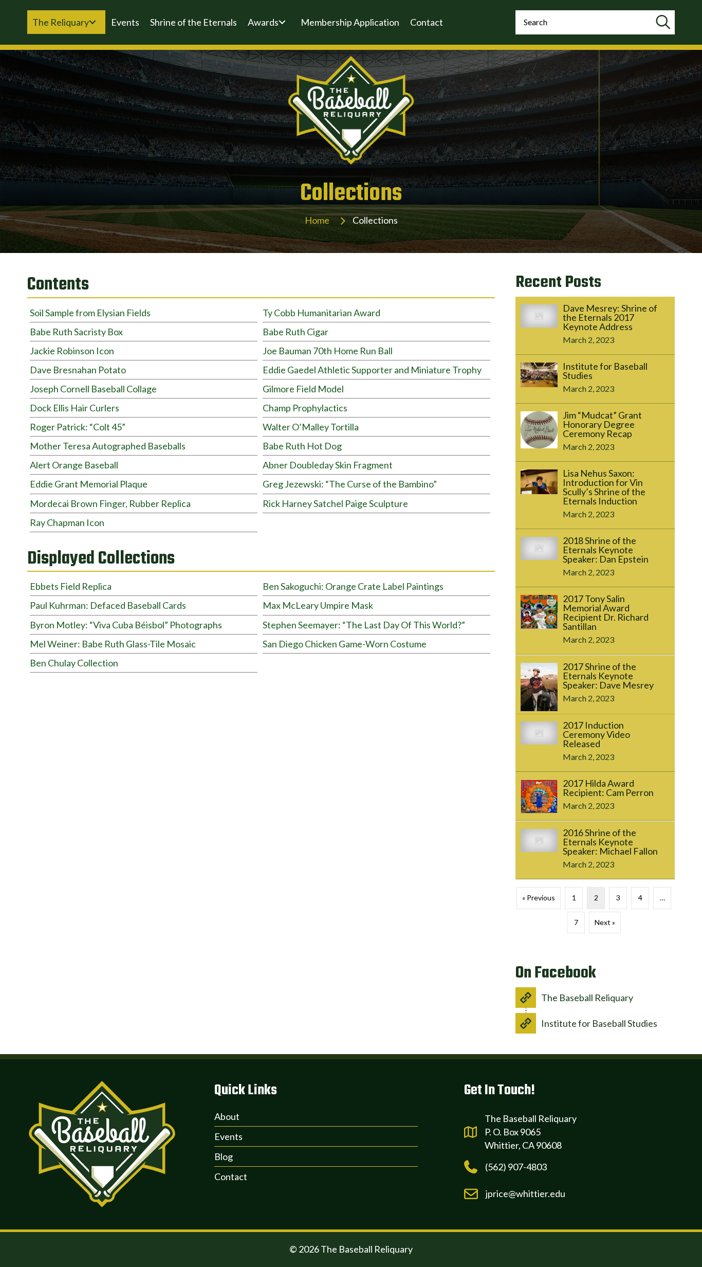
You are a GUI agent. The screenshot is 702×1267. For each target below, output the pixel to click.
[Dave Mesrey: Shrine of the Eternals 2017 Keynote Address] (595, 325)
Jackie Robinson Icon (72, 350)
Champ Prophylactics (305, 407)
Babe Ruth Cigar (295, 331)
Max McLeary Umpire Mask (318, 605)
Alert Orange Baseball (74, 464)
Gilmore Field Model (303, 388)
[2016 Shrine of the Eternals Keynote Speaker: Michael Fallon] (595, 850)
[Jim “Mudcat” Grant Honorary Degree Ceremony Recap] (595, 432)
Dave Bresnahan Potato (78, 369)
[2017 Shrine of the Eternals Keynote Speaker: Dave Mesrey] (595, 684)
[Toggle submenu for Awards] (282, 22)
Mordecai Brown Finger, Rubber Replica (110, 503)
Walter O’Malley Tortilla (311, 426)
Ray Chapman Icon (67, 522)
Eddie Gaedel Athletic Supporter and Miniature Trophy (372, 369)
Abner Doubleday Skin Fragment (328, 464)
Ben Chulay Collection (74, 662)
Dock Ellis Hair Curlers (74, 407)
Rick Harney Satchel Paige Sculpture (335, 503)
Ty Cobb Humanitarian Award (321, 312)
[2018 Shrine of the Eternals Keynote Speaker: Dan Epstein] (595, 558)
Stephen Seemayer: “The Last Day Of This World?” (364, 624)
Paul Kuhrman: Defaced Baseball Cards (108, 605)
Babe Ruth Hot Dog (302, 445)
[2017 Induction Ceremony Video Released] (595, 742)
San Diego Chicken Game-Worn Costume (345, 643)
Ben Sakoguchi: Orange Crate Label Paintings (353, 586)
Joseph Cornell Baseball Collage (93, 388)
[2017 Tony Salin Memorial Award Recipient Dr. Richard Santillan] (595, 620)
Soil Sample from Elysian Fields (90, 312)
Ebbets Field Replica (71, 586)
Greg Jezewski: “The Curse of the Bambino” (350, 484)
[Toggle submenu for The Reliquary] (92, 22)
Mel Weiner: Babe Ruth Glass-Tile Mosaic (113, 643)
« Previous (538, 897)
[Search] (663, 22)
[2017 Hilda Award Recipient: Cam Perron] (595, 796)
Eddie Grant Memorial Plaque (88, 484)
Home (317, 220)
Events (228, 1136)
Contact (230, 1176)
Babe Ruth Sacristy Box (76, 331)
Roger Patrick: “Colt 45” (77, 426)
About (226, 1116)
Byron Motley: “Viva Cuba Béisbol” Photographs (126, 624)
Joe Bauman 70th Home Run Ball (328, 350)
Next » (605, 922)
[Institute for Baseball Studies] (595, 379)
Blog (223, 1156)
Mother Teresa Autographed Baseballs (108, 445)
